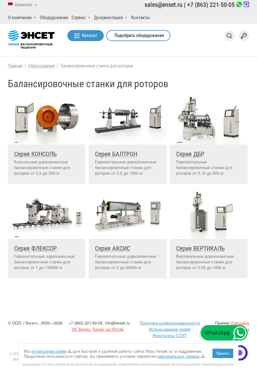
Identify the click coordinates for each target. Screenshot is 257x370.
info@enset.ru (117, 323)
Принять (222, 353)
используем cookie (48, 351)
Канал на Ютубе (108, 329)
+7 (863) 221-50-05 (211, 5)
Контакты (140, 17)
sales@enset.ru (163, 5)
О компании (20, 17)
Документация (108, 17)
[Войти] (244, 35)
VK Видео (80, 329)
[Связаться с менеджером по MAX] (246, 5)
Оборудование (54, 17)
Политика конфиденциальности (170, 323)
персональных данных (178, 356)
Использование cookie (170, 329)
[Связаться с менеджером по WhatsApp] (239, 5)
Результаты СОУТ (170, 335)
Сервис (78, 17)
